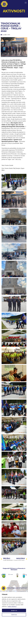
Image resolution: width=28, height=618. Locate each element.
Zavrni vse (14, 614)
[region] (14, 605)
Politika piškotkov (12, 606)
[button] (1, 575)
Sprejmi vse (14, 610)
